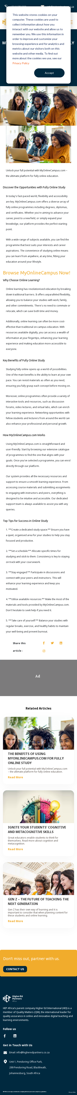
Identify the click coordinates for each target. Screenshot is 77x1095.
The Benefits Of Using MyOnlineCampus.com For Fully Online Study (36, 758)
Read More (15, 777)
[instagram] (44, 651)
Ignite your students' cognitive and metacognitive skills (37, 829)
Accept (49, 72)
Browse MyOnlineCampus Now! (36, 272)
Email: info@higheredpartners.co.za (29, 1052)
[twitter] (52, 643)
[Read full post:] (38, 105)
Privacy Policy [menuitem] (72, 1092)
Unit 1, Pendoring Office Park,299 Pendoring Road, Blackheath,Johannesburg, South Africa (27, 1067)
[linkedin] (61, 643)
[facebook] (44, 643)
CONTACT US (15, 969)
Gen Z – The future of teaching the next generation (38, 901)
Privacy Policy (20, 63)
